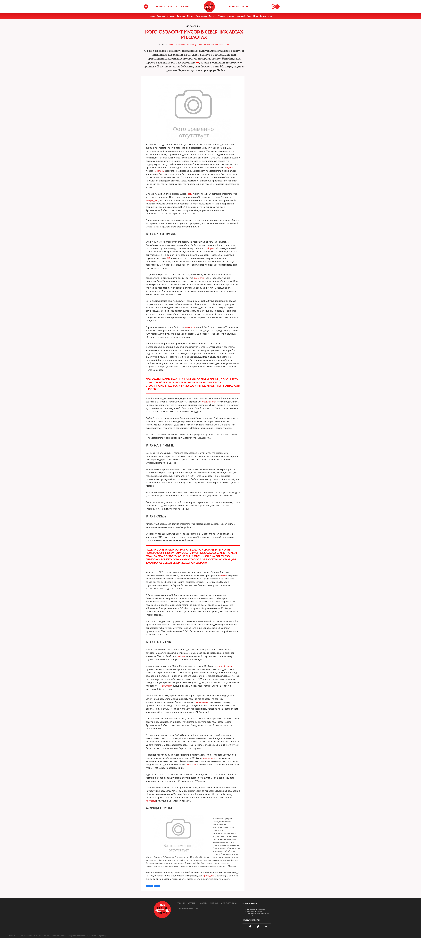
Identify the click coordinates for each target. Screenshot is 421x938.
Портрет (190, 16)
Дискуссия (161, 16)
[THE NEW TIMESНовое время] (209, 6)
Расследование (201, 16)
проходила (208, 875)
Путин (255, 16)
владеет (223, 575)
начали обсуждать (224, 666)
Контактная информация (256, 909)
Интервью (171, 16)
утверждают (152, 200)
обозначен (199, 277)
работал (181, 656)
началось (190, 327)
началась (159, 170)
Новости (234, 6)
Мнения (214, 903)
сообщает (209, 248)
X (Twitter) (150, 886)
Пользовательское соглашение (258, 913)
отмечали (191, 764)
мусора (230, 167)
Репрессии (181, 16)
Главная (160, 6)
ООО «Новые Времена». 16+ (187, 908)
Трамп (249, 16)
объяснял (167, 685)
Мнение (152, 16)
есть (190, 193)
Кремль (263, 16)
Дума (270, 16)
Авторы (185, 6)
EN (273, 7)
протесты (151, 800)
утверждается (209, 401)
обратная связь (250, 903)
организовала (201, 702)
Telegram (156, 886)
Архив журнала (228, 903)
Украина (221, 16)
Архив (245, 6)
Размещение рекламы (255, 911)
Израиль (230, 16)
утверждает (209, 758)
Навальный (240, 16)
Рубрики (172, 6)
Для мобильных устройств (256, 916)
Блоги (211, 16)
